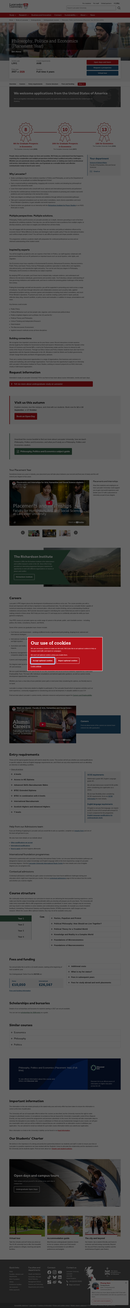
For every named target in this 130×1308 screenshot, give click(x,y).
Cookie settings (36, 666)
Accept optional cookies (43, 661)
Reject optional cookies (67, 661)
